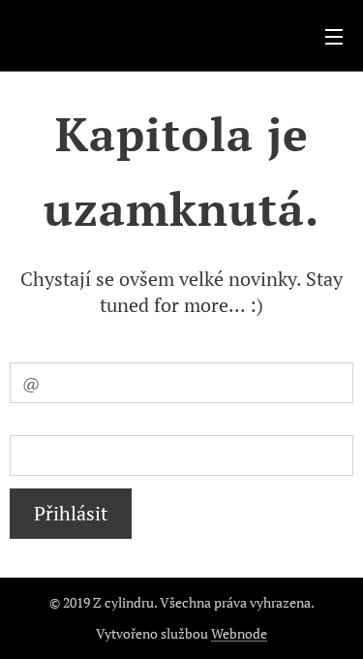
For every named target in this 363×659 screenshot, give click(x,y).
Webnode (239, 633)
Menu (334, 35)
